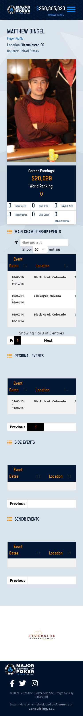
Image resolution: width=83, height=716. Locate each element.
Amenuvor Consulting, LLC (51, 706)
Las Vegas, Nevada (47, 296)
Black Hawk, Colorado (50, 277)
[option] (41, 635)
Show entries (41, 249)
